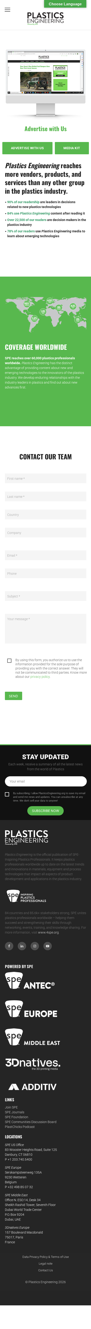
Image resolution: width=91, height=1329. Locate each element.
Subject (13, 596)
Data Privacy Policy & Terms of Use (45, 1257)
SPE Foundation (16, 1117)
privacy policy (40, 677)
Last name (15, 497)
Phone (12, 573)
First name (16, 478)
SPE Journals (14, 1112)
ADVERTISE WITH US (27, 148)
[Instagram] (35, 946)
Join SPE (11, 1107)
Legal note (45, 1263)
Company (14, 533)
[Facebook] (9, 946)
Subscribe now (45, 811)
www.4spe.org (48, 932)
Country (13, 515)
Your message (18, 619)
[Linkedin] (22, 946)
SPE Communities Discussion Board (30, 1122)
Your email (17, 781)
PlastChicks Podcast (20, 1127)
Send (13, 696)
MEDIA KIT (71, 148)
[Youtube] (47, 946)
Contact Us (45, 1270)
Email (12, 555)
